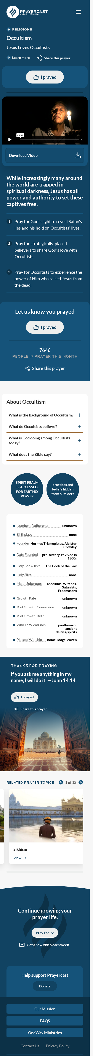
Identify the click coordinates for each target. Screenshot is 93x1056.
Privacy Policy (57, 1045)
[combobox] (54, 58)
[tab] (44, 415)
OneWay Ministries (45, 1032)
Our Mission (44, 1008)
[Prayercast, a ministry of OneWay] (27, 12)
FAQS (45, 1020)
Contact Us (30, 1045)
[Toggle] (78, 12)
